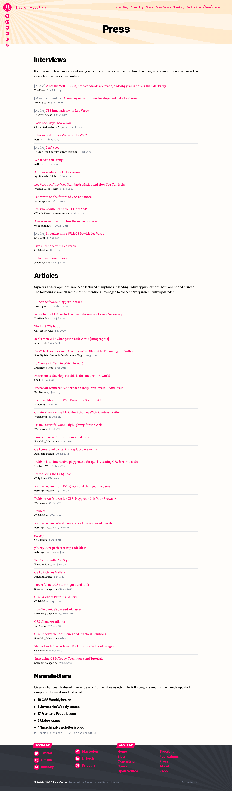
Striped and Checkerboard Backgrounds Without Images (74, 646)
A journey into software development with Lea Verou (86, 98)
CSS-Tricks (40, 250)
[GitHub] (7, 22)
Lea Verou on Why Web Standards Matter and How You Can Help (79, 184)
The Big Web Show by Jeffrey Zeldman (56, 152)
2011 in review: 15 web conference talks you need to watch (74, 523)
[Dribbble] (7, 45)
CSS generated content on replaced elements (65, 449)
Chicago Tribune (43, 331)
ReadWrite (40, 392)
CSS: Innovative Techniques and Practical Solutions (70, 634)
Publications (194, 7)
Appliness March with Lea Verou (57, 172)
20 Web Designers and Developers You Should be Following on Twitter (83, 351)
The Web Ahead (43, 115)
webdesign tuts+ (43, 226)
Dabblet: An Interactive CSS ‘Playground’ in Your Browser (75, 499)
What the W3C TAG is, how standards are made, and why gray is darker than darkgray (100, 86)
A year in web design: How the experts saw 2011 (67, 221)
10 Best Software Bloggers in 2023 (58, 302)
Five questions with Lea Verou (55, 246)
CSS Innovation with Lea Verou (61, 110)
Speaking (178, 7)
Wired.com (40, 417)
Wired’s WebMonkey (46, 189)
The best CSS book (47, 326)
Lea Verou (47, 147)
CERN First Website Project (49, 127)
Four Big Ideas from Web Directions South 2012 (67, 400)
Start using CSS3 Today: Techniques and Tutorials (68, 658)
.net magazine (42, 201)
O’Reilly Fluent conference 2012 (52, 213)
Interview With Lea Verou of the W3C (60, 135)
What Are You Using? (49, 160)
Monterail (40, 343)
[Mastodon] (7, 33)
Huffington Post (43, 368)
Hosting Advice (43, 306)
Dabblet (39, 511)
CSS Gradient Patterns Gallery (55, 597)
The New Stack (42, 318)
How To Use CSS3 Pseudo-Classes (58, 609)
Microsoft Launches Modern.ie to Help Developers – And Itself (78, 388)
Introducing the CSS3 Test (52, 474)
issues (54, 700)
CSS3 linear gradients (49, 622)
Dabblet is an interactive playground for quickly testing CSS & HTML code (86, 462)
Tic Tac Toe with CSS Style (52, 560)
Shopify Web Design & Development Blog (58, 355)
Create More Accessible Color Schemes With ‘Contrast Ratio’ (76, 412)
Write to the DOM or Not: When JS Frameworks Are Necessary (78, 314)
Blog (125, 7)
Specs (149, 7)
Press (208, 7)
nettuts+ (39, 139)
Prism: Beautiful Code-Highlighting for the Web (68, 425)
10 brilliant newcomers (50, 258)
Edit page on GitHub (84, 732)
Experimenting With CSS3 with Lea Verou (69, 233)
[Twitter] (7, 16)
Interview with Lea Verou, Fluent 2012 (61, 209)
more (116, 782)
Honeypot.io (41, 103)
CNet (37, 380)
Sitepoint (39, 405)
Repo (164, 771)
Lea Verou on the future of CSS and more (63, 197)
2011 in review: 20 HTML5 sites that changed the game (72, 486)
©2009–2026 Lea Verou (50, 782)
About (218, 7)
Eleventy (90, 782)
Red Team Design (44, 454)
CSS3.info (40, 478)
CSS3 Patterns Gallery (49, 572)
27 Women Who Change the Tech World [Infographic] (71, 339)
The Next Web (42, 466)
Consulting (137, 7)
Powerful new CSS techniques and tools (62, 437)
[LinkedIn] (7, 39)
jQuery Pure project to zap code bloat (60, 548)
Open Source (163, 7)
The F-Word (41, 90)
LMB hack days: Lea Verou (52, 123)
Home (117, 7)
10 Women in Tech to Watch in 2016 (58, 363)
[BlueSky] (7, 28)
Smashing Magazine (45, 441)
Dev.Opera (40, 626)
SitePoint (39, 238)
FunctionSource (43, 564)
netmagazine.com (44, 491)
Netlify (101, 782)
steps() (39, 535)
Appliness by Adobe (45, 176)
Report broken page (50, 732)
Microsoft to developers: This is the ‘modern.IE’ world (72, 376)
